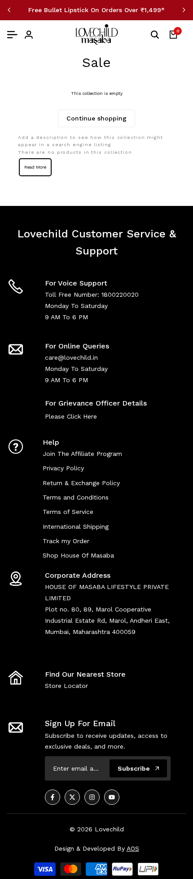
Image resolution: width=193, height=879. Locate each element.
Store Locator (66, 685)
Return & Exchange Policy (81, 482)
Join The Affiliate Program (82, 453)
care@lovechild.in (71, 357)
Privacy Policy (63, 468)
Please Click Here (71, 416)
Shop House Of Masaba (78, 555)
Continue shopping (96, 118)
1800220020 (120, 294)
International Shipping (76, 526)
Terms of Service (68, 511)
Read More (35, 167)
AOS (133, 848)
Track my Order (66, 540)
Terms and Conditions (76, 497)
